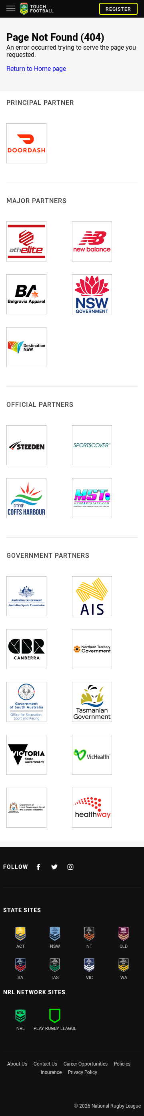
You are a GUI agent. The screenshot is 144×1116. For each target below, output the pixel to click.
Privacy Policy (82, 1072)
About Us (17, 1063)
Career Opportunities (86, 1063)
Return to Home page (36, 68)
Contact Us (45, 1063)
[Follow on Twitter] (54, 867)
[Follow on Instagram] (70, 867)
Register (118, 9)
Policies (122, 1063)
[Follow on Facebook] (38, 867)
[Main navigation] (10, 9)
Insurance (51, 1072)
